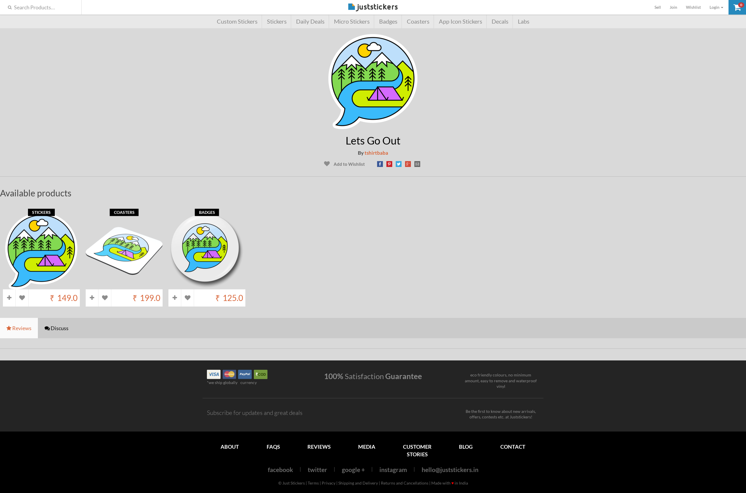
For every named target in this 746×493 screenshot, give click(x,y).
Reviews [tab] (21, 328)
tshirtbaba (376, 153)
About (230, 446)
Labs (523, 21)
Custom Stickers (237, 21)
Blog (466, 446)
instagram (393, 469)
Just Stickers (373, 7)
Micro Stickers (352, 21)
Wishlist (693, 7)
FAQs (273, 446)
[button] (737, 7)
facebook (280, 469)
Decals (500, 21)
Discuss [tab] (59, 328)
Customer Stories (417, 450)
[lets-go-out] (373, 126)
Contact (512, 446)
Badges (388, 21)
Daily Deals (310, 21)
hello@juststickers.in (450, 469)
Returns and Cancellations (404, 482)
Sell (659, 7)
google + (353, 469)
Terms (313, 482)
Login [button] (715, 7)
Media (366, 446)
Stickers (277, 21)
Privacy (328, 482)
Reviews (319, 446)
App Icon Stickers (460, 21)
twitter (317, 469)
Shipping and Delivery (358, 482)
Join (673, 7)
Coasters (418, 21)
